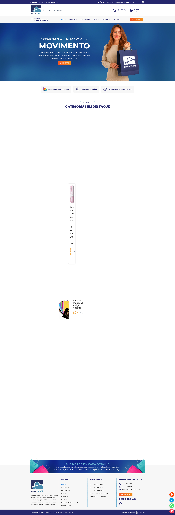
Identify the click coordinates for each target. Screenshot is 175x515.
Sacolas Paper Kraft (97, 490)
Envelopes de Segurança (99, 493)
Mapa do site (66, 505)
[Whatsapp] (171, 505)
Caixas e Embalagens (98, 496)
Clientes (96, 19)
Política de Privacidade (69, 502)
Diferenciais (85, 19)
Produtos (106, 19)
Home (63, 19)
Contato (116, 19)
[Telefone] (171, 500)
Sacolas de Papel (96, 484)
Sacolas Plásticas (96, 487)
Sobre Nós (73, 19)
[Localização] (171, 494)
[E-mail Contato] (171, 511)
